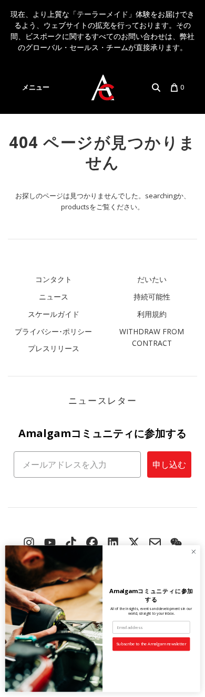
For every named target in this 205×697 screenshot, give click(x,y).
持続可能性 (152, 297)
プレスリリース (53, 348)
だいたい (152, 279)
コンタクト (53, 279)
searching (161, 195)
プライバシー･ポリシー (53, 331)
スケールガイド (53, 314)
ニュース (53, 297)
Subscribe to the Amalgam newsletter (151, 643)
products (75, 206)
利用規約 (152, 314)
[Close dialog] (193, 551)
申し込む (169, 464)
